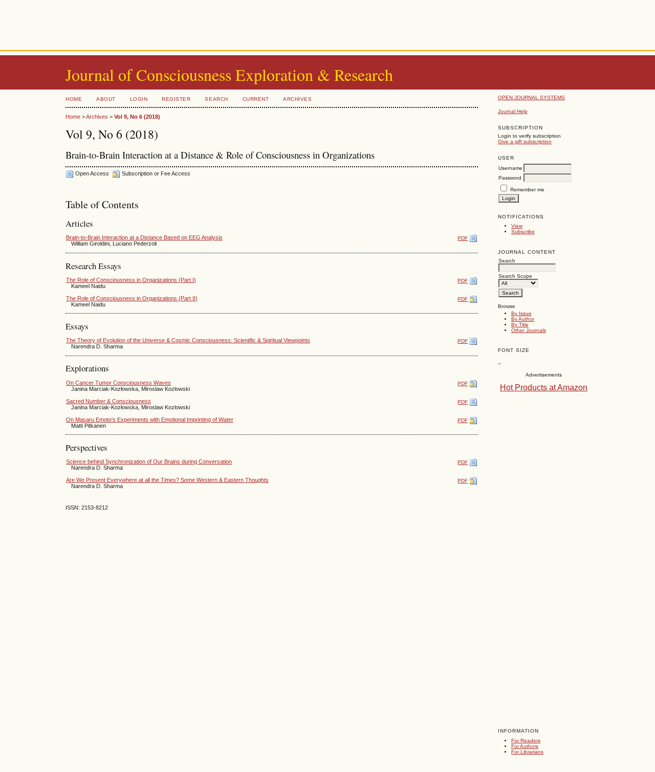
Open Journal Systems (531, 97)
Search (216, 99)
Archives (297, 99)
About (106, 99)
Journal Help (513, 111)
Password (509, 178)
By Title (520, 324)
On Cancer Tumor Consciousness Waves (118, 383)
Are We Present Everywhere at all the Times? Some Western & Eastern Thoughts (167, 480)
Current (256, 99)
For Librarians (527, 752)
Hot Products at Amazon (543, 387)
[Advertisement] (327, 23)
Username (510, 168)
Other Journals (528, 330)
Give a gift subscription (525, 141)
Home (74, 99)
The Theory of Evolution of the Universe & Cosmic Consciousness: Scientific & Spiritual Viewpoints (188, 340)
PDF (462, 238)
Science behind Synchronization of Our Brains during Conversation (149, 461)
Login (139, 99)
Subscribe (523, 231)
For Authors (524, 746)
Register (176, 99)
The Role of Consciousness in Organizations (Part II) (132, 298)
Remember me (527, 189)
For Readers (525, 740)
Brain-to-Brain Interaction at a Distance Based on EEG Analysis (144, 237)
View (516, 226)
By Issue (521, 313)
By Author (522, 319)
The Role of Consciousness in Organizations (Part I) (131, 280)
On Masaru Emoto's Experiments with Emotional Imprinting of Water (149, 419)
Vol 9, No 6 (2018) (137, 117)
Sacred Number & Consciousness (108, 401)
